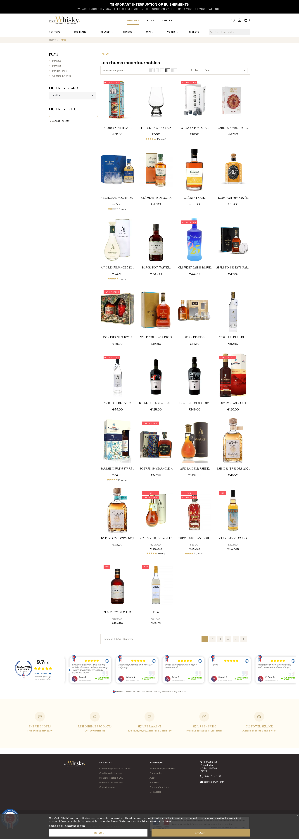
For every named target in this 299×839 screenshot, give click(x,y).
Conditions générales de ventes (115, 768)
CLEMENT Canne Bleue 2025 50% (194, 268)
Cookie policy (56, 825)
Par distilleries (59, 70)
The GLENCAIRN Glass (155, 128)
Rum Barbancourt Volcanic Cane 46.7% (233, 403)
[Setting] (239, 20)
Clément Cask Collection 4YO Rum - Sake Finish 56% (194, 198)
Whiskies (133, 20)
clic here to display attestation (174, 691)
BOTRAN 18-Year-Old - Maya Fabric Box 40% (156, 469)
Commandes (156, 773)
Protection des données (111, 782)
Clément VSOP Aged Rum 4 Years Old (156, 198)
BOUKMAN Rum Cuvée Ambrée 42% (233, 198)
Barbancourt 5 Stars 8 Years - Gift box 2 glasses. (117, 469)
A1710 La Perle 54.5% (117, 403)
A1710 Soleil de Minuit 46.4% (156, 539)
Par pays (56, 60)
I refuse (98, 832)
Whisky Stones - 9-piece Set (194, 128)
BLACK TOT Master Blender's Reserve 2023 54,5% (117, 612)
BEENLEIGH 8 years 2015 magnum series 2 (156, 403)
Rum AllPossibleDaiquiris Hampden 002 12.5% (156, 612)
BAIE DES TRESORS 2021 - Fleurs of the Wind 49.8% (233, 469)
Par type (56, 65)
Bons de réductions (159, 787)
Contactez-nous (107, 787)
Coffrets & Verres (61, 75)
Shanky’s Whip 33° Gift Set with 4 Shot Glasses (117, 128)
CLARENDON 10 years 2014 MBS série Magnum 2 (194, 403)
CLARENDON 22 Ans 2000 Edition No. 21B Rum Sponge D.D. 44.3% (233, 539)
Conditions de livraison (110, 773)
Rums (150, 20)
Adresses (154, 782)
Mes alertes (155, 792)
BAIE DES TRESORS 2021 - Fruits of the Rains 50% (117, 539)
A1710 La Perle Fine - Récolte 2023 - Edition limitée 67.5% (233, 337)
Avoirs (153, 778)
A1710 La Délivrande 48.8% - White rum (194, 469)
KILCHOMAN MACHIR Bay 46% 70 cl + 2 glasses (117, 198)
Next (243, 639)
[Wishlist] (233, 20)
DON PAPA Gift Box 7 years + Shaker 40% (117, 337)
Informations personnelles (162, 768)
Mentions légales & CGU (111, 778)
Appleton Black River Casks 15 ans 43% (156, 337)
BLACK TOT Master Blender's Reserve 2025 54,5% (156, 268)
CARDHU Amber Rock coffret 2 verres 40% (233, 128)
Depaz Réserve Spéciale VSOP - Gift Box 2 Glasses (194, 337)
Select (208, 70)
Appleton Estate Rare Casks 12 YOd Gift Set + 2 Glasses (233, 268)
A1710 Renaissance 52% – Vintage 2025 (117, 268)
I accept (201, 832)
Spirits (167, 20)
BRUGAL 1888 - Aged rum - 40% (194, 539)
